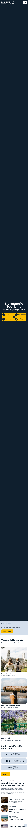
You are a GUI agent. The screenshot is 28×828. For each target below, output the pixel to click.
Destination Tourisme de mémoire (10, 705)
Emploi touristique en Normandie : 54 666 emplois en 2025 (17, 809)
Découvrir (5, 774)
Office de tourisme (22, 314)
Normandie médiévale (7, 673)
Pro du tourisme (9, 319)
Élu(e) (9, 314)
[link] (14, 661)
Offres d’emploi (7, 631)
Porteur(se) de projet (22, 319)
